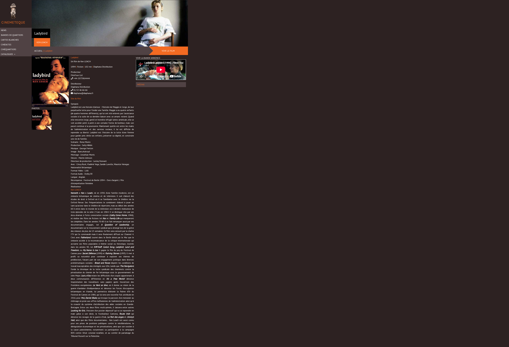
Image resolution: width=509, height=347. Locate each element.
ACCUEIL (38, 50)
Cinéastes (6, 44)
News (3, 30)
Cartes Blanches (10, 39)
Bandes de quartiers (12, 35)
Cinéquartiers (8, 49)
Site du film (76, 98)
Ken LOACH (76, 189)
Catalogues (7, 54)
